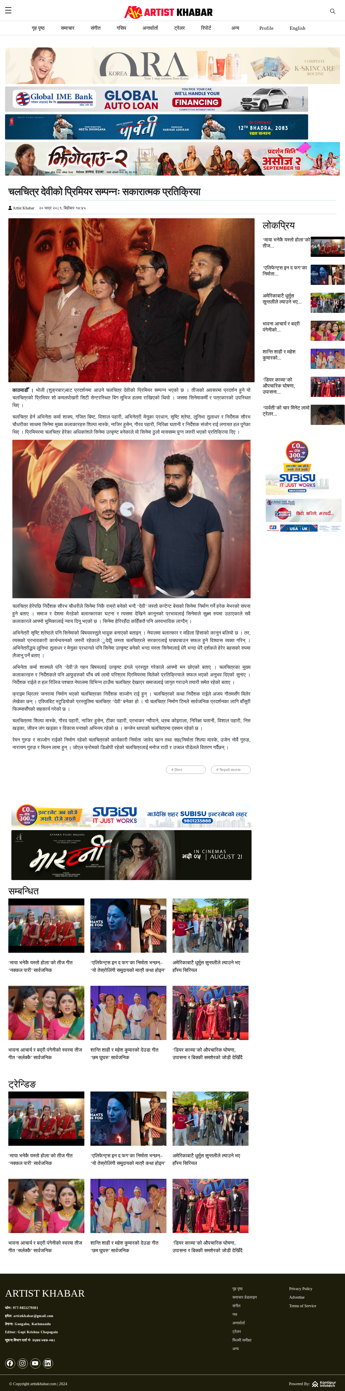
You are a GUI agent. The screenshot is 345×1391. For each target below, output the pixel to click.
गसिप (121, 28)
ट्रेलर (179, 28)
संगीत (96, 28)
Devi (178, 770)
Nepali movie (230, 770)
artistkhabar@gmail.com (33, 1316)
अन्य (235, 28)
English (297, 28)
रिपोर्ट (206, 28)
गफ (234, 1314)
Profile (266, 28)
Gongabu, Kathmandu (33, 1324)
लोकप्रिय (279, 225)
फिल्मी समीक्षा (242, 1340)
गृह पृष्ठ (38, 28)
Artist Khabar (23, 208)
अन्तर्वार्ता (150, 28)
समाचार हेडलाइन (244, 1297)
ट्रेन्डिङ (22, 1084)
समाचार (68, 28)
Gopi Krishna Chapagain (38, 1332)
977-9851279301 (25, 1308)
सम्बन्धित (23, 891)
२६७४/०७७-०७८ (43, 1340)
